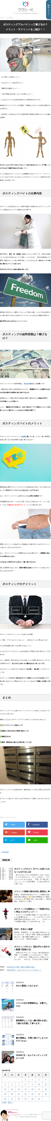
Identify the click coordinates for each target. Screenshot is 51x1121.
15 (25, 1089)
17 (39, 1089)
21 (19, 1094)
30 (32, 1099)
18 (46, 1089)
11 (46, 1084)
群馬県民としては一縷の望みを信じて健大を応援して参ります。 (32, 1021)
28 (19, 1099)
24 (39, 1094)
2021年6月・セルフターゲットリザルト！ (24, 970)
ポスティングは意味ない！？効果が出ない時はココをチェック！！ (32, 910)
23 (32, 1094)
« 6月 (4, 1102)
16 (32, 1089)
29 (25, 1099)
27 (12, 1099)
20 (12, 1094)
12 (5, 1089)
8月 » (10, 1102)
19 (5, 1094)
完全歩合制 (27, 383)
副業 (23, 436)
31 (39, 1099)
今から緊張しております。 (28, 986)
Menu (48, 11)
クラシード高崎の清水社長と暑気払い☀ (32, 891)
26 (5, 1099)
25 (46, 1094)
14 (19, 1089)
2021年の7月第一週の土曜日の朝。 (21, 967)
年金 (2, 83)
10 (39, 1084)
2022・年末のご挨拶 (23, 929)
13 (12, 1089)
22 (25, 1094)
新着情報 (5, 852)
